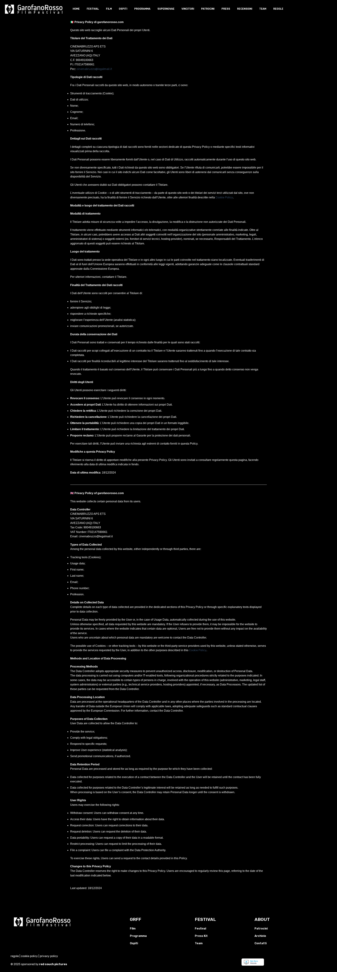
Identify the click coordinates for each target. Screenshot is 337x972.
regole (15, 956)
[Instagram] (42, 933)
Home (76, 8)
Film (109, 8)
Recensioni (244, 8)
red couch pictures (53, 964)
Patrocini (207, 8)
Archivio (260, 936)
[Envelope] (50, 933)
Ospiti (123, 8)
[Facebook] (34, 933)
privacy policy (49, 956)
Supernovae (165, 8)
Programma (142, 8)
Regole (278, 8)
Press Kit (201, 936)
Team (262, 8)
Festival (93, 8)
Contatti (261, 943)
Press (226, 8)
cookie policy (29, 956)
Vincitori (187, 8)
